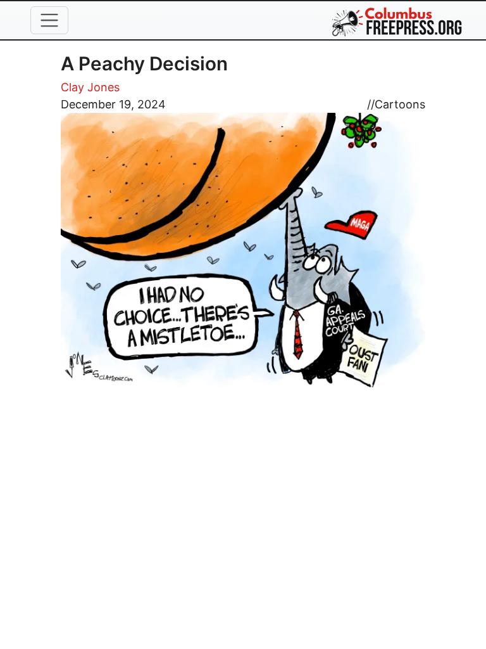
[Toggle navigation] (49, 20)
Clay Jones (90, 87)
